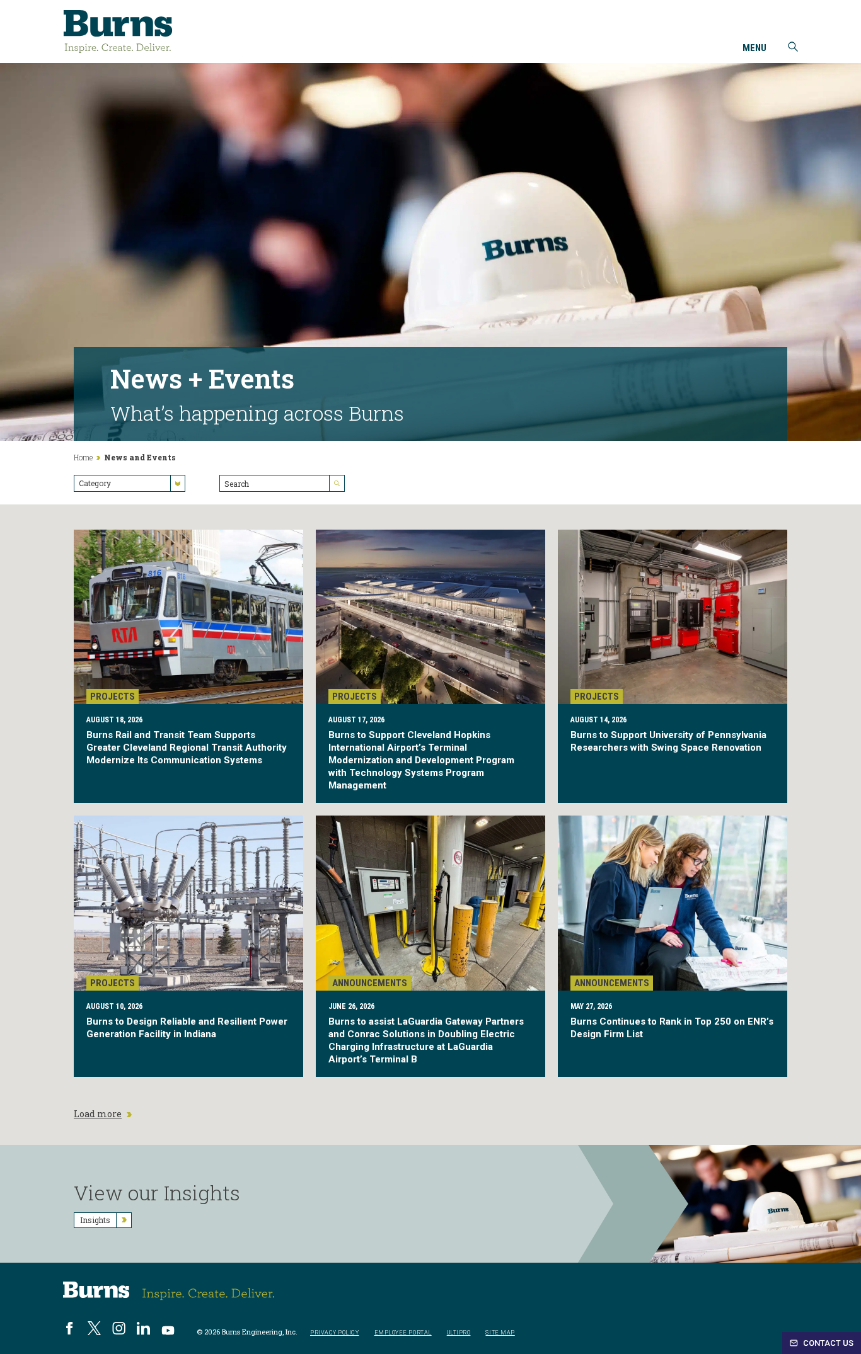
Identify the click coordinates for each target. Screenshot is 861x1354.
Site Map (499, 1333)
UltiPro (459, 1333)
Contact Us (827, 1343)
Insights (95, 1220)
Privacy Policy (334, 1333)
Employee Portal (403, 1333)
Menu (754, 48)
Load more (98, 1114)
